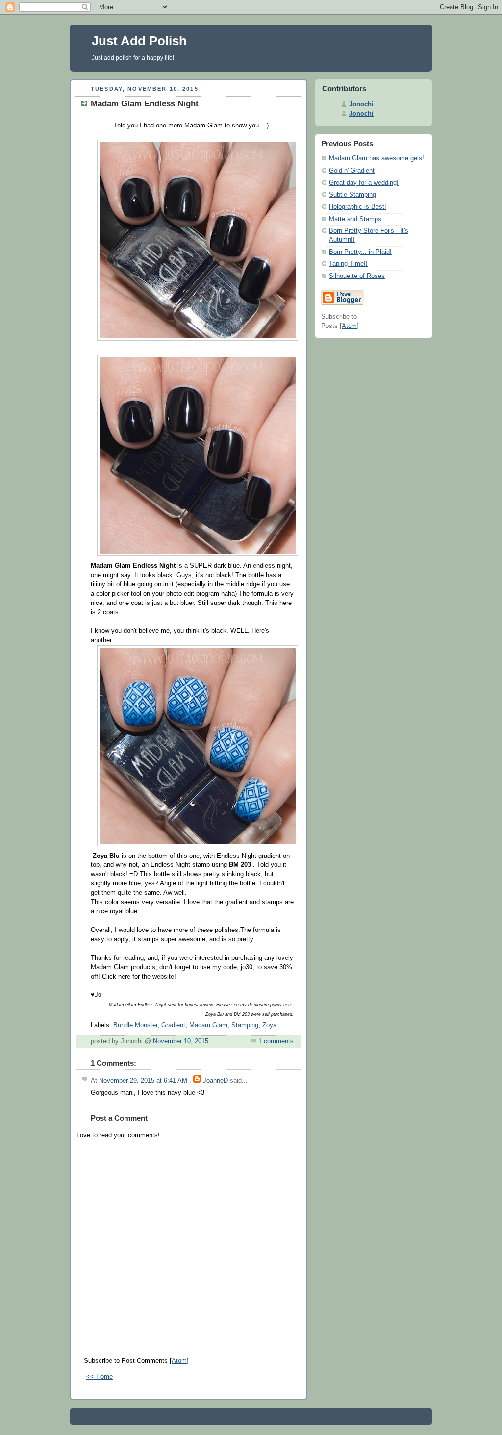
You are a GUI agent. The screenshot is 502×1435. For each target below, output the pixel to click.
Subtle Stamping (352, 194)
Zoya (269, 1025)
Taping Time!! (348, 263)
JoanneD (215, 1080)
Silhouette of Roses (357, 276)
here (287, 1004)
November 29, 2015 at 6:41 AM (144, 1080)
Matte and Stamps (355, 219)
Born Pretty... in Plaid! (360, 252)
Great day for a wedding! (364, 182)
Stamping (244, 1025)
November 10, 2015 (180, 1041)
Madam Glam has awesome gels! (376, 158)
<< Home (99, 1376)
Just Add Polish (139, 40)
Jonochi (361, 104)
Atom (179, 1361)
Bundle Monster (135, 1025)
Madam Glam (208, 1025)
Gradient (173, 1025)
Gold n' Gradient (352, 170)
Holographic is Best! (357, 206)
